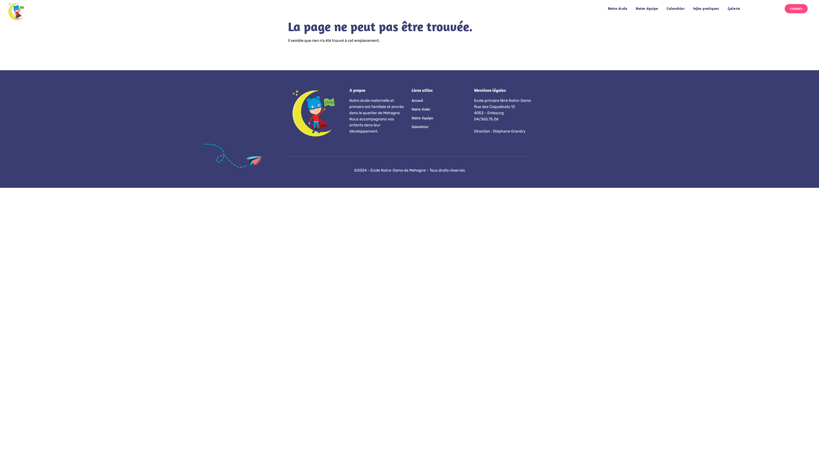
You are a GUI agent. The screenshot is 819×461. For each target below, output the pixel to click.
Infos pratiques (706, 8)
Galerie (734, 8)
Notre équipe (647, 8)
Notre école (617, 8)
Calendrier (676, 8)
